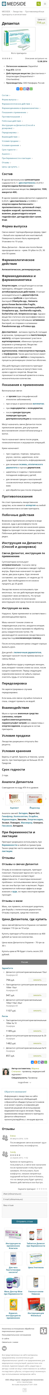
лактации (7, 851)
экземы (23, 464)
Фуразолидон (9, 819)
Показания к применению (14, 112)
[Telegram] (24, 88)
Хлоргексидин (35, 819)
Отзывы (5, 162)
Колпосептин (21, 816)
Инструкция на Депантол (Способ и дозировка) (18, 127)
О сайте (5, 1338)
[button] (46, 798)
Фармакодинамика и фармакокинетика (20, 108)
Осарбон (33, 816)
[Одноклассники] (21, 88)
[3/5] (7, 58)
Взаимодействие (9, 136)
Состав (5, 95)
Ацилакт (14, 808)
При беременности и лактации (16, 158)
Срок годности (8, 149)
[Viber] (27, 88)
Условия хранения (10, 145)
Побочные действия (11, 121)
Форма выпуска (9, 99)
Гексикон (7, 825)
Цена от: (41, 21)
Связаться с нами (10, 1342)
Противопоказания (11, 116)
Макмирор (26, 822)
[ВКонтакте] (17, 88)
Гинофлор (7, 816)
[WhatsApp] (31, 88)
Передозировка (9, 132)
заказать (37, 980)
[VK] (4, 1348)
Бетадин (23, 813)
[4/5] (9, 58)
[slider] (15, 1155)
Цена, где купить (9, 166)
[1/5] (3, 58)
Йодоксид (35, 808)
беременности (9, 845)
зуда (14, 891)
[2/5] (5, 58)
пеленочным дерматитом (27, 652)
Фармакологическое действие (16, 104)
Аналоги (6, 154)
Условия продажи (10, 141)
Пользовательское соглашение (16, 1335)
